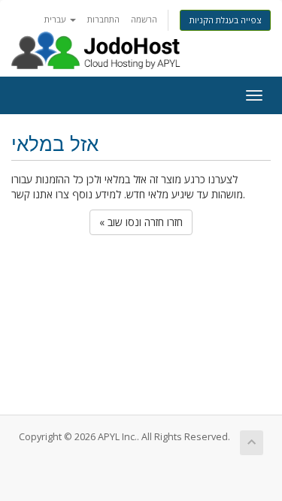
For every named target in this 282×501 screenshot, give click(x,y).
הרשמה (144, 19)
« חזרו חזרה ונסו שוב (141, 222)
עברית (56, 19)
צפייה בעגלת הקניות (225, 20)
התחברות (103, 19)
